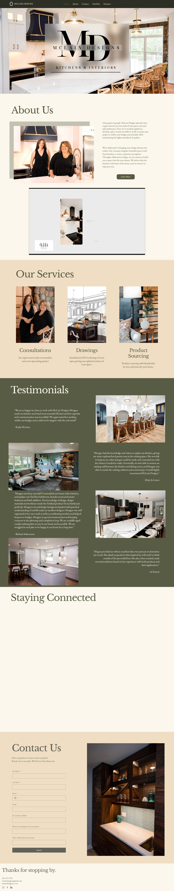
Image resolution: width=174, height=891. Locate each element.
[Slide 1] (78, 90)
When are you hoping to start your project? (25, 826)
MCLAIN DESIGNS (23, 3)
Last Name (16, 782)
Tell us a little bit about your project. (23, 838)
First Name (16, 771)
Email (14, 804)
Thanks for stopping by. (29, 870)
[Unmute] (36, 251)
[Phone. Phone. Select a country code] (16, 798)
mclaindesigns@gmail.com (12, 881)
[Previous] (8, 51)
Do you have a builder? (19, 815)
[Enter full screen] (141, 251)
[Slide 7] (95, 90)
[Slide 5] (89, 90)
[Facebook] (7, 887)
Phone (14, 793)
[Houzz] (11, 887)
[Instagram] (3, 887)
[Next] (166, 51)
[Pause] (32, 251)
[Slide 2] (81, 90)
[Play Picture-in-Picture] (137, 251)
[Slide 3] (84, 90)
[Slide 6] (92, 90)
